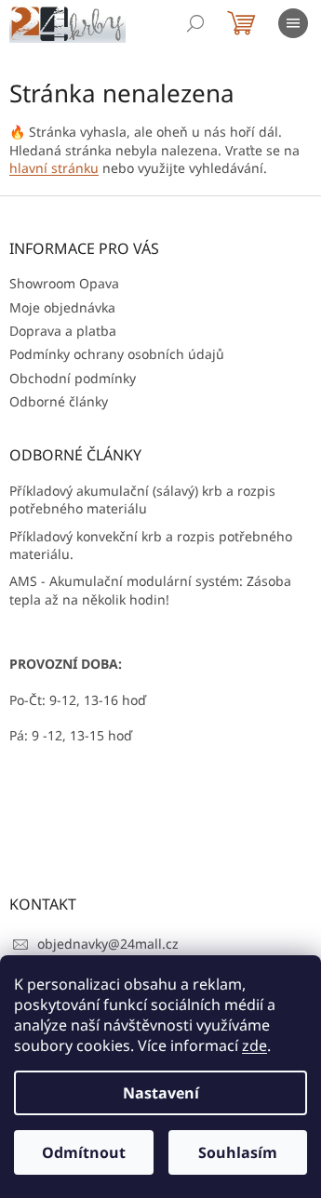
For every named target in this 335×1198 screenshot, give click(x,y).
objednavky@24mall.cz (108, 943)
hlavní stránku (54, 168)
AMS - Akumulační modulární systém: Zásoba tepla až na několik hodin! (150, 589)
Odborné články (58, 401)
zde (254, 1045)
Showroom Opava (64, 283)
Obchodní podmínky (72, 378)
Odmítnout (84, 1152)
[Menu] (293, 23)
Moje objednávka (62, 307)
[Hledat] (195, 23)
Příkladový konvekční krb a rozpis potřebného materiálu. (150, 545)
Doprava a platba (62, 330)
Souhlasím (237, 1152)
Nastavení (161, 1093)
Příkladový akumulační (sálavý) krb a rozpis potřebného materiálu (142, 499)
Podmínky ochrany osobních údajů (116, 354)
